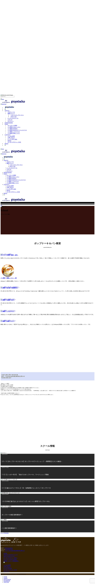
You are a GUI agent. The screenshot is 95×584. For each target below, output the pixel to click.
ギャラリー (7, 571)
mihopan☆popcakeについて (11, 554)
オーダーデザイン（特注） (11, 557)
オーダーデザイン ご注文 (10, 569)
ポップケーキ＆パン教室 (10, 559)
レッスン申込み (8, 568)
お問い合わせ (7, 566)
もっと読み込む (5, 533)
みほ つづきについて (9, 556)
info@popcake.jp (8, 548)
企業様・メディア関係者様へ (11, 561)
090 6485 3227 (9, 549)
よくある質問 (7, 565)
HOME (5, 553)
